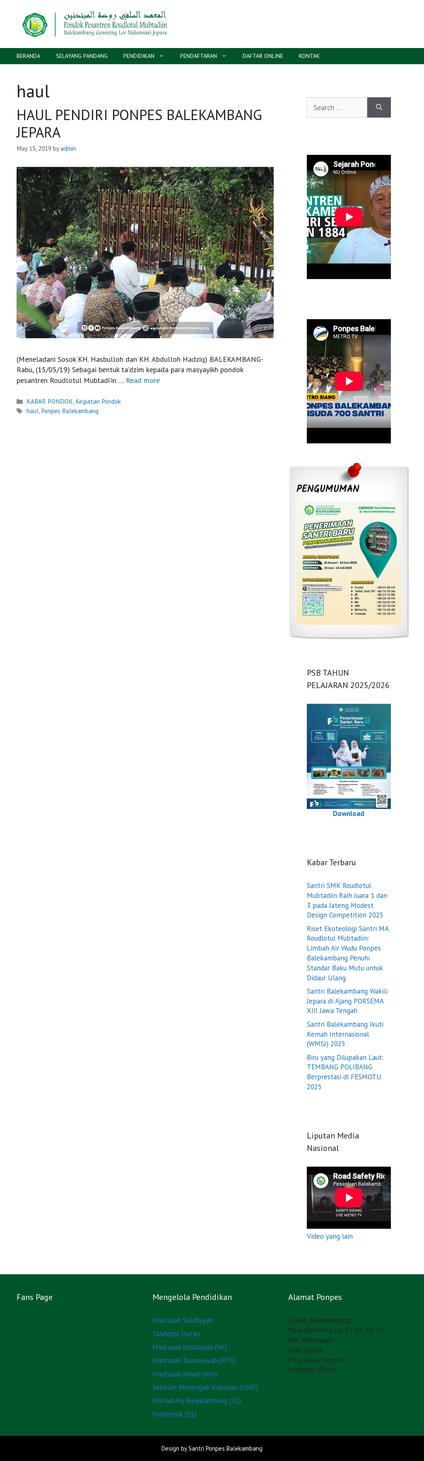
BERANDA (28, 56)
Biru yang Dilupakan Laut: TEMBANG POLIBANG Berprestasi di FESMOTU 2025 (345, 1072)
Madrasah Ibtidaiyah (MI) (189, 1347)
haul (32, 411)
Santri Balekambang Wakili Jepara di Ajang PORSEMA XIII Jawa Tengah (347, 1001)
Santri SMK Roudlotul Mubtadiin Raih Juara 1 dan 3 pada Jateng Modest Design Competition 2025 (347, 900)
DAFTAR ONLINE (263, 56)
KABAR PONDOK (49, 401)
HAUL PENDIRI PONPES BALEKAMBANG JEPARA (139, 123)
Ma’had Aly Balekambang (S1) (196, 1400)
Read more (143, 380)
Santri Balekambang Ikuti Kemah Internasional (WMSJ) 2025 (345, 1034)
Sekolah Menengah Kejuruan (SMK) (205, 1387)
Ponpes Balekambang (70, 411)
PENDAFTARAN (198, 56)
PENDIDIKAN (138, 56)
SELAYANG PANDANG (82, 56)
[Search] (379, 107)
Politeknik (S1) (174, 1414)
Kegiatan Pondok (98, 401)
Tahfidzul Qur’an (176, 1333)
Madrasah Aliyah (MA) (184, 1374)
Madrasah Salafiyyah (182, 1320)
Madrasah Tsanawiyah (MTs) (194, 1360)
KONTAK (309, 56)
